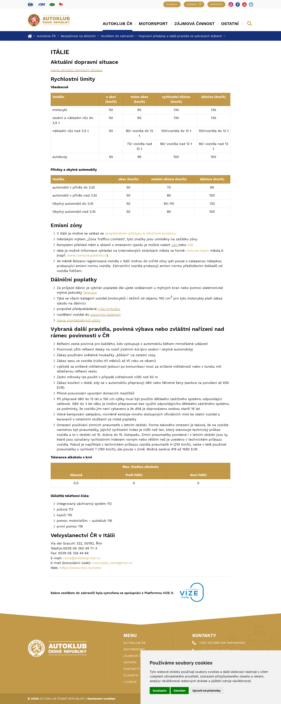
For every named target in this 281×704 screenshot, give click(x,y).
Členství (172, 4)
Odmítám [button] (180, 690)
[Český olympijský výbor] (61, 4)
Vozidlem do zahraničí (117, 36)
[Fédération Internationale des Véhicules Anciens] (52, 4)
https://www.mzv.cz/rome (80, 568)
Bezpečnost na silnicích (78, 36)
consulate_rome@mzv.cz (112, 563)
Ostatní (230, 23)
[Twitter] (251, 4)
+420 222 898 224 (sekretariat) (222, 642)
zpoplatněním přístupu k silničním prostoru (140, 233)
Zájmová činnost (194, 23)
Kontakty (216, 4)
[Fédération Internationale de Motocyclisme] (41, 4)
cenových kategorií (105, 314)
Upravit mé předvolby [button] (206, 690)
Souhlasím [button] (160, 690)
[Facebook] (238, 4)
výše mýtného (109, 309)
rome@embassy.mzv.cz (81, 558)
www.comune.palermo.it (87, 255)
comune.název (197, 250)
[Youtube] (244, 4)
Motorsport (153, 23)
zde (174, 245)
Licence (192, 4)
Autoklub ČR (117, 23)
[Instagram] (230, 4)
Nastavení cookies (101, 698)
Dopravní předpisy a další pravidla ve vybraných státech (180, 36)
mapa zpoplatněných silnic (79, 320)
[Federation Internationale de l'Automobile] (30, 4)
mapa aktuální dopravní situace (76, 70)
